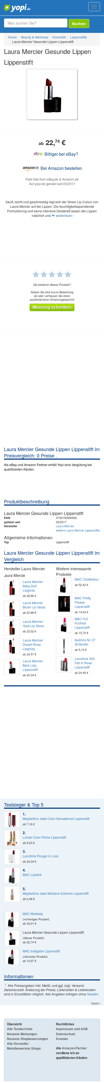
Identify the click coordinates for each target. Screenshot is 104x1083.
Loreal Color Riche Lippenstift (44, 837)
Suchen (79, 23)
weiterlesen (64, 215)
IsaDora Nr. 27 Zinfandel (85, 642)
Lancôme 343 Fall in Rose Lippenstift (85, 662)
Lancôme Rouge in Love (40, 856)
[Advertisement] (52, 391)
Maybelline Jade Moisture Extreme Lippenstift (56, 893)
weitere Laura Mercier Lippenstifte (78, 530)
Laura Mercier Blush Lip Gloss (34, 605)
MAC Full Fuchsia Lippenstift (82, 623)
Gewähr (92, 994)
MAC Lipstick (32, 875)
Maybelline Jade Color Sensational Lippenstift (56, 818)
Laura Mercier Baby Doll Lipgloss (33, 586)
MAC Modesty (33, 914)
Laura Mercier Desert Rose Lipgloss (33, 644)
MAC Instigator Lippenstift (41, 951)
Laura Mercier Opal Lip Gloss (33, 623)
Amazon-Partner (74, 1048)
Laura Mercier (65, 526)
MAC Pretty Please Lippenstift (83, 602)
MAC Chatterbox (87, 579)
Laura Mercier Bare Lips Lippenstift (33, 665)
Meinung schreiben (52, 307)
